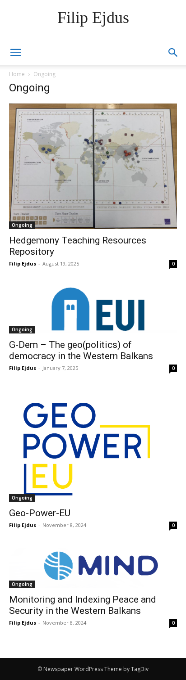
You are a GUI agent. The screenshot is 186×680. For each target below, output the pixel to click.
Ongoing (22, 225)
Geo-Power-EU (39, 513)
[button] (173, 53)
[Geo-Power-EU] (93, 446)
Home (17, 74)
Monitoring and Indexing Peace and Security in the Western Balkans (82, 605)
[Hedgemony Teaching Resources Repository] (93, 166)
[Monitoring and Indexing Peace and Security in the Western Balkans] (93, 568)
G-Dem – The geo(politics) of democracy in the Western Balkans (81, 350)
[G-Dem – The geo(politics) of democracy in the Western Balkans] (93, 310)
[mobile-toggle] (15, 53)
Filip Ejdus (22, 263)
